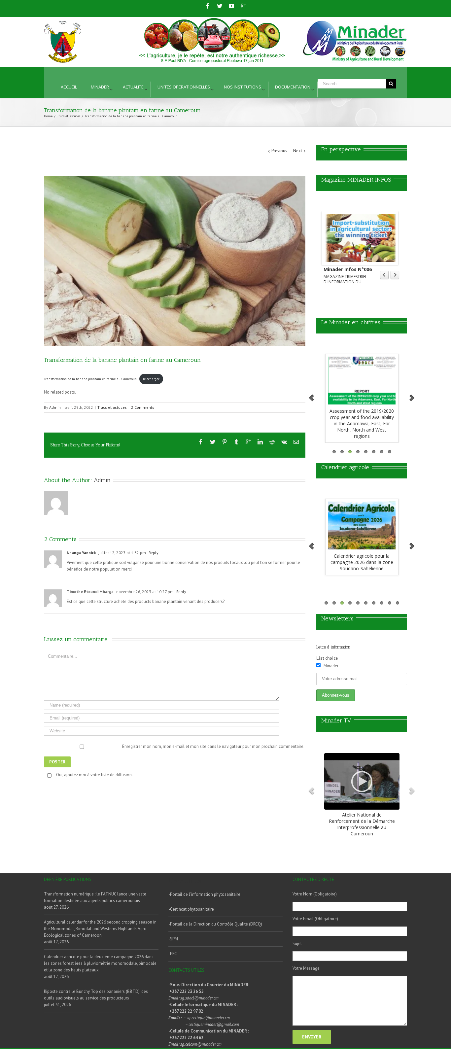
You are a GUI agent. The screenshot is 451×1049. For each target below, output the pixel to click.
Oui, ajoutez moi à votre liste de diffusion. (94, 775)
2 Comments (142, 407)
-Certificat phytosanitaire (191, 909)
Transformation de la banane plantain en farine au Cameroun (90, 378)
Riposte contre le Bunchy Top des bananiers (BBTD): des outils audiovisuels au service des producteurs (96, 995)
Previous (279, 151)
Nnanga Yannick (81, 552)
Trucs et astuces (112, 407)
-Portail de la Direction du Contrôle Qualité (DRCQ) (215, 924)
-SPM (173, 939)
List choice (327, 658)
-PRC (172, 954)
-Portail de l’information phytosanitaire (204, 894)
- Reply (152, 552)
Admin (55, 407)
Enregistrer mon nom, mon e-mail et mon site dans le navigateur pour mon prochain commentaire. (213, 746)
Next (297, 151)
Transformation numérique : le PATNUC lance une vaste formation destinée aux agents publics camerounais (95, 897)
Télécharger (151, 378)
